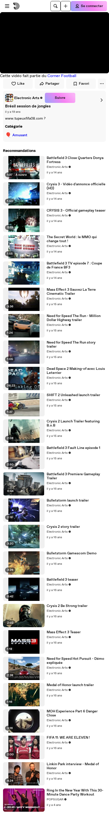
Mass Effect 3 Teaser (64, 632)
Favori (84, 83)
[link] (24, 98)
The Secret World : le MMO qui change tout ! (72, 239)
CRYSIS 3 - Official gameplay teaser (76, 211)
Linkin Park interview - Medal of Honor (73, 766)
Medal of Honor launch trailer (70, 685)
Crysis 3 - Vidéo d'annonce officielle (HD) (76, 186)
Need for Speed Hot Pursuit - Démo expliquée (75, 661)
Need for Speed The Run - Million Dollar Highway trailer (74, 318)
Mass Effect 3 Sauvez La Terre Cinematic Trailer (71, 292)
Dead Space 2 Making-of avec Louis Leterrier (76, 371)
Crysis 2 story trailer (63, 527)
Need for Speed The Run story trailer (71, 345)
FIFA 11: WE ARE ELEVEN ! (68, 738)
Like (21, 83)
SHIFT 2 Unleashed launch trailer (73, 395)
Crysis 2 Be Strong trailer (67, 606)
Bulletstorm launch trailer (68, 501)
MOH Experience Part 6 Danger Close (72, 713)
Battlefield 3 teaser (62, 580)
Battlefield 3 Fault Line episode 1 (73, 448)
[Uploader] (66, 6)
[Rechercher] (55, 6)
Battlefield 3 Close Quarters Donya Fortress (75, 160)
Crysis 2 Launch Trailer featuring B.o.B (73, 423)
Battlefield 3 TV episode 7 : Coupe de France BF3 (74, 265)
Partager (52, 83)
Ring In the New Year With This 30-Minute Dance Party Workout (75, 792)
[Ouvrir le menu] (7, 6)
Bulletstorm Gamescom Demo (72, 553)
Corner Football (61, 76)
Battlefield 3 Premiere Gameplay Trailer (73, 476)
